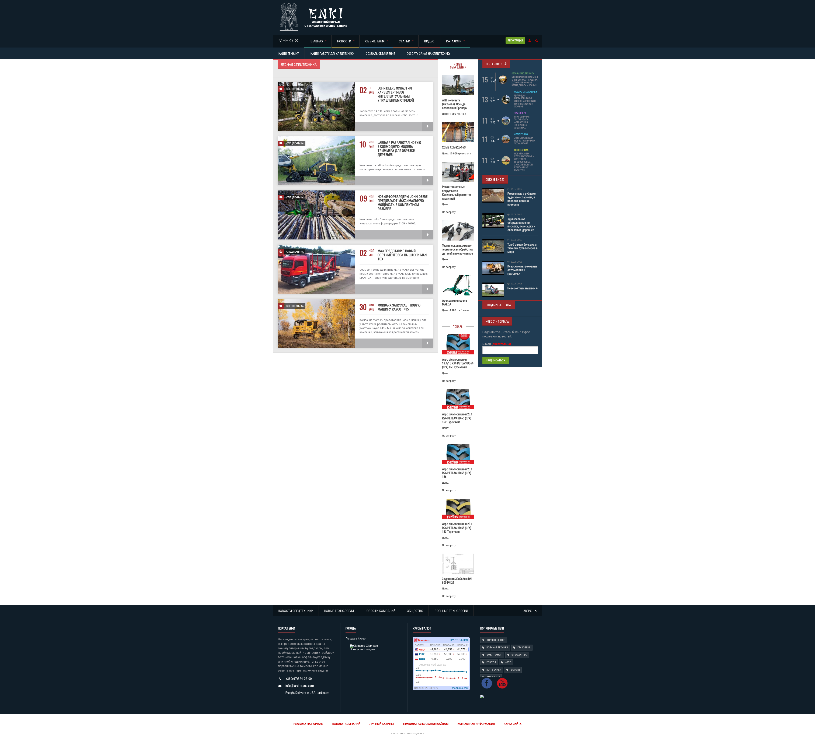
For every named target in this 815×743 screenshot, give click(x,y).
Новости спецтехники (295, 611)
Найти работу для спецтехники (332, 53)
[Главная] (313, 4)
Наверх (527, 611)
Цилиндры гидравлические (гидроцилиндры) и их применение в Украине (525, 101)
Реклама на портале (308, 723)
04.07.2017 (516, 189)
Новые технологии (339, 611)
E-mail (496, 344)
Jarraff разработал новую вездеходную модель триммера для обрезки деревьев (399, 149)
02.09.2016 (516, 240)
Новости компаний (380, 611)
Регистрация (515, 40)
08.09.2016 (516, 214)
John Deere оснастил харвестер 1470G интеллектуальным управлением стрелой (396, 94)
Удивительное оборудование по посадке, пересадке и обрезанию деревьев (521, 224)
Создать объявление (380, 53)
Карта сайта (512, 723)
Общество (415, 611)
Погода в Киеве (355, 638)
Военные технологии (451, 611)
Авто (508, 662)
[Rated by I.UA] (482, 696)
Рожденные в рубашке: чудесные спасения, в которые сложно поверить (521, 199)
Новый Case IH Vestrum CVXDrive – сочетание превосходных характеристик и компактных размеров (524, 162)
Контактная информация (476, 723)
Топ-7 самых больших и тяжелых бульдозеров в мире (522, 248)
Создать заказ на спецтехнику (428, 53)
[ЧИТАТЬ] (427, 126)
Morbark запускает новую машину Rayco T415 (399, 307)
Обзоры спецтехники (522, 73)
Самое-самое (494, 654)
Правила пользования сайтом (425, 723)
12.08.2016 (516, 284)
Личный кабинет (382, 723)
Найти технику (288, 53)
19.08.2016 (516, 262)
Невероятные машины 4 (522, 288)
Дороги (515, 669)
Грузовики (524, 647)
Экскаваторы (519, 654)
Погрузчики (493, 669)
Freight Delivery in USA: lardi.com (307, 692)
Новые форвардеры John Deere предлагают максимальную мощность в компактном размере (402, 203)
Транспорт (520, 113)
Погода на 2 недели (362, 649)
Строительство (495, 640)
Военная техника (497, 647)
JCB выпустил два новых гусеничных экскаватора (524, 141)
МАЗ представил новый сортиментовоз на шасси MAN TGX (402, 255)
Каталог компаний (346, 723)
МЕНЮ (285, 40)
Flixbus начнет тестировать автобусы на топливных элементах (522, 122)
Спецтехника (521, 134)
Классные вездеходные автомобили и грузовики (522, 270)
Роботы (491, 662)
